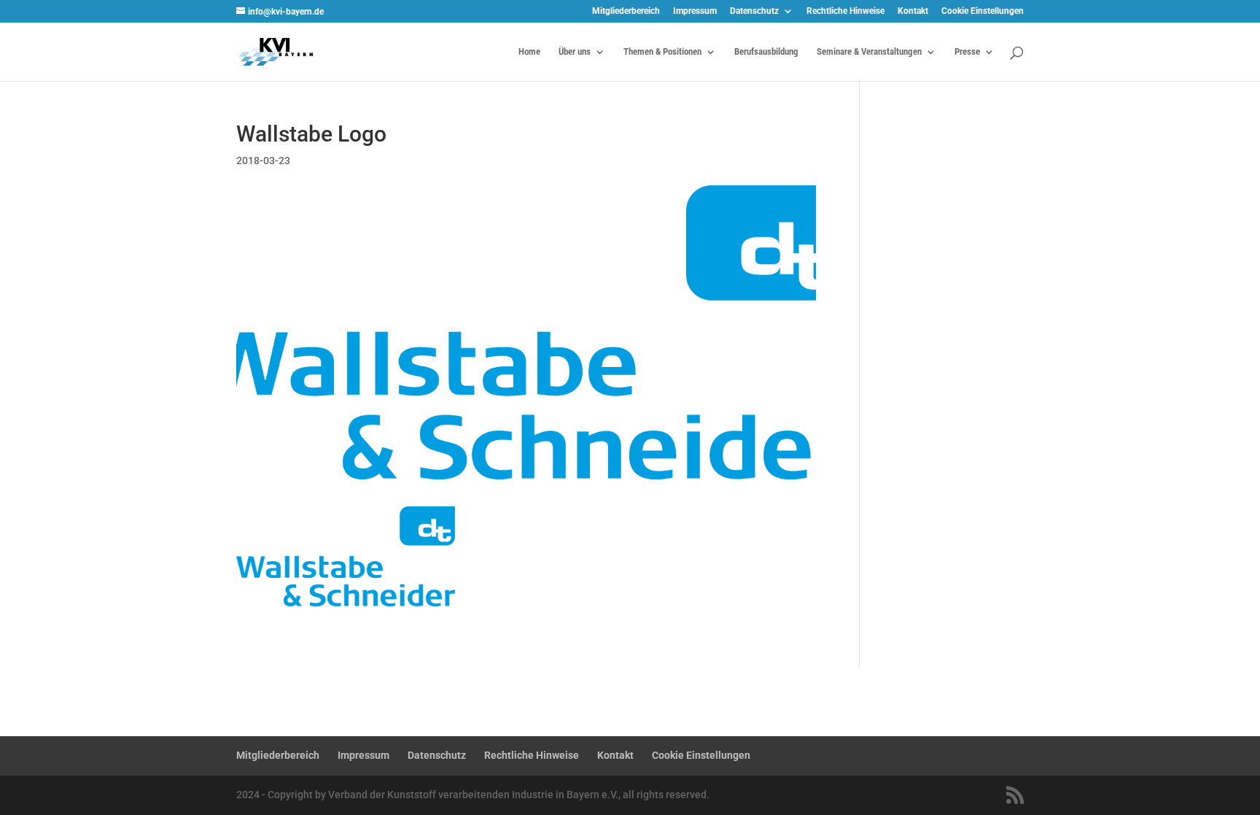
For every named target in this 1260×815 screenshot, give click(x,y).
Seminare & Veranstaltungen (869, 52)
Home (529, 52)
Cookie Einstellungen (982, 11)
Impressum (695, 11)
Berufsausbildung (766, 52)
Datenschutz (754, 11)
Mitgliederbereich (626, 11)
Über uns (575, 52)
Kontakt (913, 11)
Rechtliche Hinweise (845, 11)
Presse (967, 52)
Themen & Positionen (662, 52)
